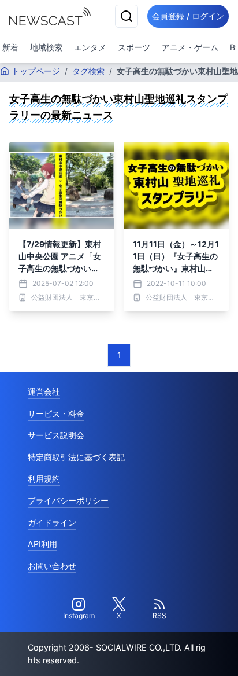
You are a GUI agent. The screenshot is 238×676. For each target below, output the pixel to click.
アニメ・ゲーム (190, 47)
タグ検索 (88, 71)
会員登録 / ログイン (188, 16)
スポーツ (134, 47)
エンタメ (90, 47)
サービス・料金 (56, 413)
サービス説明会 (56, 435)
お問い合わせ (52, 566)
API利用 (42, 544)
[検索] (126, 16)
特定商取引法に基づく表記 (76, 457)
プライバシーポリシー (68, 500)
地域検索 (46, 47)
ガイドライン (52, 522)
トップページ (36, 71)
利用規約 (44, 478)
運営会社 (44, 391)
